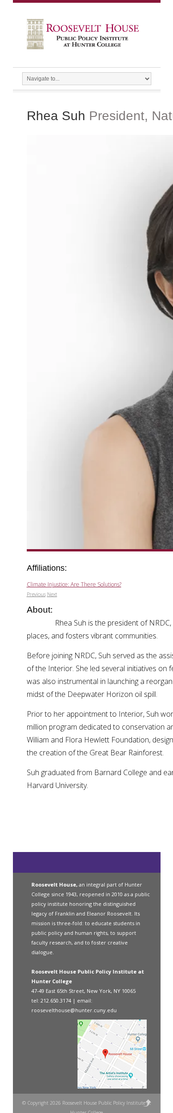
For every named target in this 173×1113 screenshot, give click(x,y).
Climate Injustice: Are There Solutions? (74, 584)
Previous (36, 594)
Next (52, 594)
